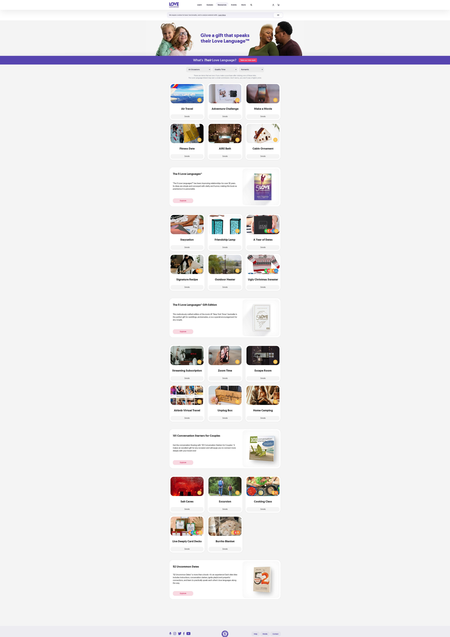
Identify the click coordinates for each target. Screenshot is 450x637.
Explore (183, 200)
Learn (199, 5)
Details (187, 117)
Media (265, 634)
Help (255, 634)
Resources (222, 5)
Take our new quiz (247, 60)
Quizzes (209, 5)
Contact (275, 634)
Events (234, 5)
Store (243, 5)
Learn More (222, 15)
